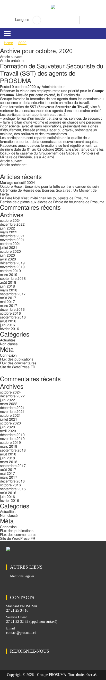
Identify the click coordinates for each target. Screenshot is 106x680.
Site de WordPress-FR (17, 367)
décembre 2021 (12, 236)
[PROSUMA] (53, 10)
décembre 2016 (12, 310)
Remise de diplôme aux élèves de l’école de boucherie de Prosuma (52, 202)
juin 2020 (7, 255)
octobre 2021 (10, 244)
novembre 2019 (12, 267)
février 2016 (9, 329)
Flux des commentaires (18, 363)
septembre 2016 (13, 317)
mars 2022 (8, 232)
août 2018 (8, 282)
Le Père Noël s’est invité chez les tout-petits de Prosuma (44, 198)
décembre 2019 (12, 263)
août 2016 (8, 321)
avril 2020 (8, 259)
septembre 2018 (13, 279)
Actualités (7, 340)
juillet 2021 (8, 248)
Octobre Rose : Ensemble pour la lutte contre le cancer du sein (49, 187)
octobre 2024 (10, 221)
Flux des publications (16, 359)
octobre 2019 (10, 271)
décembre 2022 (12, 224)
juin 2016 (7, 325)
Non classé (8, 344)
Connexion (8, 355)
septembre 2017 (13, 294)
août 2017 (8, 298)
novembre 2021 (12, 240)
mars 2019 (8, 275)
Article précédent (13, 61)
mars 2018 (8, 290)
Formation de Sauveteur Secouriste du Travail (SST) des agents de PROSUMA (51, 74)
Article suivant (11, 57)
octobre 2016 (10, 313)
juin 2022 (7, 228)
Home (8, 43)
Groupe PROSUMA (51, 675)
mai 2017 (7, 302)
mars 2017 (8, 306)
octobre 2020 (10, 251)
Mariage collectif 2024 (17, 183)
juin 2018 (7, 286)
